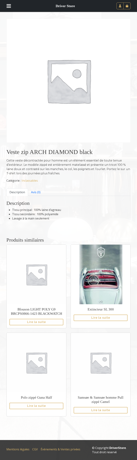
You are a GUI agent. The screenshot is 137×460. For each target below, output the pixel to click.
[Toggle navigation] (10, 5)
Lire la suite (36, 322)
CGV (35, 449)
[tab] (17, 192)
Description (17, 192)
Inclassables (30, 181)
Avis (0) (35, 192)
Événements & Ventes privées (60, 449)
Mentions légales (17, 449)
